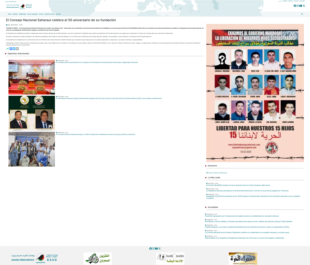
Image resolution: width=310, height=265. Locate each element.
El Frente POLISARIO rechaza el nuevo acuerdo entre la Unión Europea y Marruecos (238, 185)
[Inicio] (20, 6)
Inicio (9, 14)
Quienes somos (50, 14)
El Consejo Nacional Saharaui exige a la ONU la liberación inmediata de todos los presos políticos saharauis (95, 134)
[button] (302, 14)
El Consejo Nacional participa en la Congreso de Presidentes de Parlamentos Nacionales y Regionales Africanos (97, 62)
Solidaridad (22, 14)
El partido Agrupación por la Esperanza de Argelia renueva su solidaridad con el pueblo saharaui (242, 216)
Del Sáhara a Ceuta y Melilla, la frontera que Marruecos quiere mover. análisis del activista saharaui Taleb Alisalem (248, 221)
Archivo (58, 14)
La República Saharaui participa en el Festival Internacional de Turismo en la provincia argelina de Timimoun (247, 191)
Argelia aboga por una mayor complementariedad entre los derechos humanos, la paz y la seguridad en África (247, 227)
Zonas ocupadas (32, 14)
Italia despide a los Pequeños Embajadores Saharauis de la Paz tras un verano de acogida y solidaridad (244, 238)
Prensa (41, 14)
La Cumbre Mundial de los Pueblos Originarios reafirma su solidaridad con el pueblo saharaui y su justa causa (247, 232)
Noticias (15, 14)
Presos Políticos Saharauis (217, 173)
